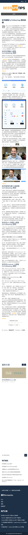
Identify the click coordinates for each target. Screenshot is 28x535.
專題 (2, 504)
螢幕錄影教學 (11, 330)
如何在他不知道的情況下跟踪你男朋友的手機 (11, 474)
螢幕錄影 (20, 45)
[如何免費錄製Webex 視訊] (14, 373)
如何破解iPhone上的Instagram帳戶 (9, 466)
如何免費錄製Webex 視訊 (9, 380)
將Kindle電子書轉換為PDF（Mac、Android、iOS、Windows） (13, 481)
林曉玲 (23, 330)
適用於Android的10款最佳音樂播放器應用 (11, 472)
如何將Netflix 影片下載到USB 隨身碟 (9, 515)
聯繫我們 (3, 506)
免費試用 (4, 71)
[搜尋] (25, 455)
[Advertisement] (14, 349)
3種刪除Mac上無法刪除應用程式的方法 (10, 469)
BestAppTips (19, 533)
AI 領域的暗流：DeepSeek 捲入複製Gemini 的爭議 (12, 527)
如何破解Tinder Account (7, 477)
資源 (2, 501)
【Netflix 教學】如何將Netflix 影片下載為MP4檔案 (13, 520)
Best (2, 499)
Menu (22, 1)
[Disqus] (14, 401)
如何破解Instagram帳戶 (7, 463)
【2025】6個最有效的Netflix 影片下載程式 (11, 517)
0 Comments (17, 330)
